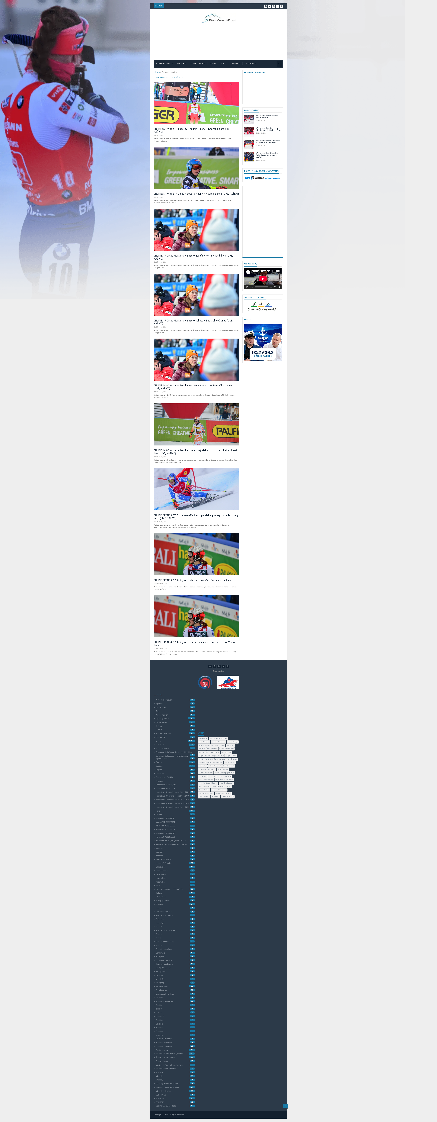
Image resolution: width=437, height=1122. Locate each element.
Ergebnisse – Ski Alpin (165, 777)
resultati (159, 927)
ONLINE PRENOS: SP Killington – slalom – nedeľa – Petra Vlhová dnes (192, 580)
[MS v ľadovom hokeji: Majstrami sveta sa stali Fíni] (249, 120)
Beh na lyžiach (197, 64)
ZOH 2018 (160, 1098)
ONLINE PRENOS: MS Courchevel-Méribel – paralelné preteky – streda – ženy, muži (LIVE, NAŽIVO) (196, 517)
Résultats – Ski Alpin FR (165, 930)
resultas (159, 908)
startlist (159, 1009)
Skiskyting (160, 983)
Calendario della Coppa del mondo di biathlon (174, 752)
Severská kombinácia (164, 964)
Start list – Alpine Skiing (165, 1001)
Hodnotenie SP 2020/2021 (166, 785)
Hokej (158, 811)
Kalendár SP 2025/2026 (165, 837)
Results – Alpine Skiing (165, 942)
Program (159, 904)
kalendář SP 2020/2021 (165, 822)
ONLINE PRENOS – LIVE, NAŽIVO (169, 889)
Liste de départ (162, 871)
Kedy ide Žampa (232, 759)
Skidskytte (160, 979)
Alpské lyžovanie (163, 64)
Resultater (160, 919)
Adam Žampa (203, 738)
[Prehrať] (247, 287)
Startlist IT (160, 1016)
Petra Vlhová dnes (225, 776)
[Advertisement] (218, 41)
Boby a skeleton (162, 748)
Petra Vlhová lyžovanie (206, 779)
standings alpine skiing (165, 994)
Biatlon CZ (160, 745)
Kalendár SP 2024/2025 (165, 833)
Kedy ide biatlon (226, 752)
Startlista (159, 1020)
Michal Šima (203, 766)
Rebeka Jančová (204, 790)
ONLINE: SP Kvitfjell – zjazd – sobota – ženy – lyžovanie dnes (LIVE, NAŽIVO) (196, 193)
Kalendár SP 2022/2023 (165, 830)
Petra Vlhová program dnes (207, 786)
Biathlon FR (160, 737)
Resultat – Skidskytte (164, 915)
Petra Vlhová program (226, 783)
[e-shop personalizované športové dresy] (263, 178)
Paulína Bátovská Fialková (207, 769)
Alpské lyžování (162, 715)
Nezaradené (161, 874)
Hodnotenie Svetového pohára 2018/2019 (172, 803)
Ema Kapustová (212, 749)
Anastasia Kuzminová (218, 742)
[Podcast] (263, 342)
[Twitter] (269, 6)
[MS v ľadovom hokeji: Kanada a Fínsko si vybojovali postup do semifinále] (249, 157)
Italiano (159, 814)
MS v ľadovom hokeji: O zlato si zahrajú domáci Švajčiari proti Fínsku (268, 129)
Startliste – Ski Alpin (164, 1042)
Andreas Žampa (233, 742)
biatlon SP (202, 749)
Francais (159, 781)
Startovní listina (162, 1061)
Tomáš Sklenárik (204, 797)
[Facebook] (277, 6)
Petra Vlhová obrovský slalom (208, 783)
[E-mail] (281, 6)
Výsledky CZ (161, 1095)
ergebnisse (160, 773)
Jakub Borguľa (214, 752)
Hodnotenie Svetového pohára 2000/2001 (172, 792)
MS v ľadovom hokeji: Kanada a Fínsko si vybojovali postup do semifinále (267, 155)
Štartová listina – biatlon (165, 1057)
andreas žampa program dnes (208, 745)
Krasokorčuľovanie (163, 863)
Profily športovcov (163, 900)
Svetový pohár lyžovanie (219, 790)
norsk (158, 885)
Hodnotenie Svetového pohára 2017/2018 (172, 796)
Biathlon (159, 726)
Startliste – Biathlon (164, 1039)
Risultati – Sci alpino (164, 949)
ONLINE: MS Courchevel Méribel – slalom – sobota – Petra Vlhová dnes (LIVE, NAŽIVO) (193, 387)
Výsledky (159, 1076)
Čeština (159, 762)
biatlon (222, 745)
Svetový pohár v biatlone (223, 793)
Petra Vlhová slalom (224, 786)
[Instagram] (265, 6)
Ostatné (234, 64)
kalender (159, 848)
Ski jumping (160, 975)
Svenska (159, 1072)
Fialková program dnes (226, 749)
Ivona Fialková (203, 752)
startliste (159, 1035)
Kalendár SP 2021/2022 (165, 826)
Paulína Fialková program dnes (224, 773)
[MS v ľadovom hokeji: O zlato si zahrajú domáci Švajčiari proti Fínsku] (249, 132)
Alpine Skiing (161, 707)
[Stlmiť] (275, 287)
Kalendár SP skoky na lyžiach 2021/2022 (172, 841)
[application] (263, 278)
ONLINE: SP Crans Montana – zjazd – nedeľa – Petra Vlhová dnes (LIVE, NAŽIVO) (193, 257)
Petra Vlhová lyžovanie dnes (224, 779)
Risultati (159, 945)
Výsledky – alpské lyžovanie (167, 1087)
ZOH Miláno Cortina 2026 (166, 1106)
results (158, 938)
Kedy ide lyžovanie (218, 755)
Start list (159, 998)
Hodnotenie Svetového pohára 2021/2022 (172, 807)
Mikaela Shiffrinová (215, 766)
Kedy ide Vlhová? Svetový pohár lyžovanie (212, 759)
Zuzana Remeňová (228, 797)
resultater (160, 923)
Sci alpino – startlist (164, 960)
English (159, 770)
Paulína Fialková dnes (206, 773)
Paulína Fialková (223, 769)
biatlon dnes (230, 745)
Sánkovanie (160, 953)
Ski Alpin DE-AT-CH (163, 968)
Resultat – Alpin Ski (163, 912)
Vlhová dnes (215, 797)
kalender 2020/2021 (164, 859)
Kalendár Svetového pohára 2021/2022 (171, 844)
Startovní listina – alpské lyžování (169, 1065)
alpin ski (159, 704)
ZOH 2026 (160, 1102)
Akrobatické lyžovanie (164, 700)
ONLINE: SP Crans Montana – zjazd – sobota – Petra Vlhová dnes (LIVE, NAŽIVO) (193, 322)
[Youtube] (273, 6)
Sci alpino (160, 956)
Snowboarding (161, 990)
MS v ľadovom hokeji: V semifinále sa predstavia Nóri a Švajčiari (268, 142)
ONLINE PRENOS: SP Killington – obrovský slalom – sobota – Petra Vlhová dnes (195, 644)
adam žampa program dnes (218, 738)
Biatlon (180, 64)
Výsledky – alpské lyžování (167, 1084)
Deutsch (159, 766)
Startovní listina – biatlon (166, 1069)
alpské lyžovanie (204, 742)
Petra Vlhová (213, 776)
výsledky (159, 1080)
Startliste (159, 1027)
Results (159, 934)
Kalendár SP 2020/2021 (165, 818)
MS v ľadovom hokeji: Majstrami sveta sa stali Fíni (267, 117)
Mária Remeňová (228, 766)
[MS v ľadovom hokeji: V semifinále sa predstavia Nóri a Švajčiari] (249, 145)
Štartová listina (162, 1050)
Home (157, 72)
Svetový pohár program (206, 793)
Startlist (159, 1005)
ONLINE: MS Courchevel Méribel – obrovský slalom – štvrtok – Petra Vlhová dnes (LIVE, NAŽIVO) (195, 452)
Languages (249, 64)
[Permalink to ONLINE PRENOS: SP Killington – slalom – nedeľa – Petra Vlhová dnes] (196, 555)
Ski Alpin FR (160, 971)
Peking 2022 (161, 897)
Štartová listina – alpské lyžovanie (169, 1054)
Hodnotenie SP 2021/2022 (166, 788)
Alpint (158, 711)
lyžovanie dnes (217, 762)
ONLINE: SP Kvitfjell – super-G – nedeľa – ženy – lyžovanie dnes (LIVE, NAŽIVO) (192, 130)
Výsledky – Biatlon (163, 1091)
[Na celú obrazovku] (278, 287)
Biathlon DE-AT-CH (163, 733)
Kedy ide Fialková (204, 755)
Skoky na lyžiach (217, 64)
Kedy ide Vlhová (231, 755)
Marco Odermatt (230, 762)
